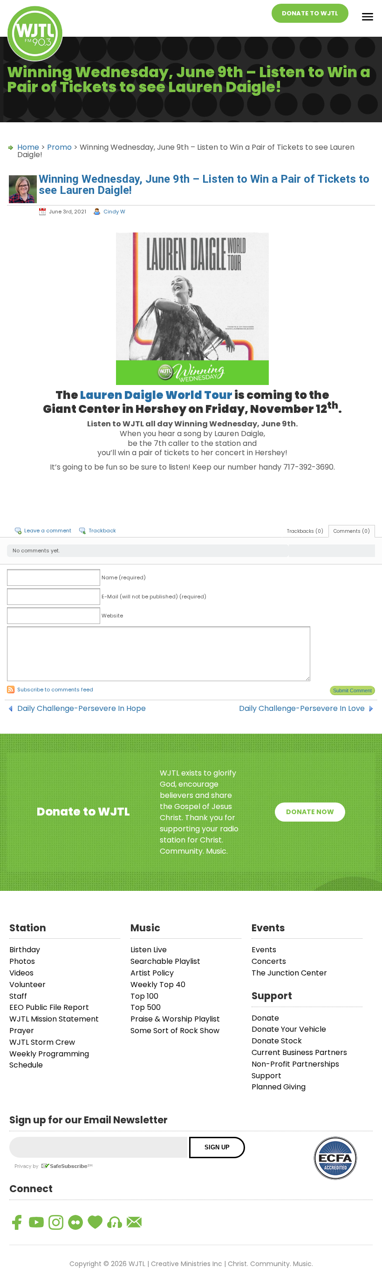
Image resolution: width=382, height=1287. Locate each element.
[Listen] (114, 1222)
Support (266, 1075)
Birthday (24, 949)
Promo (59, 147)
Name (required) (124, 577)
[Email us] (134, 1222)
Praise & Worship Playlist (175, 1019)
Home (28, 147)
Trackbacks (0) (305, 531)
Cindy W (114, 211)
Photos (22, 961)
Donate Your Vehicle (289, 1029)
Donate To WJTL (310, 13)
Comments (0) (352, 531)
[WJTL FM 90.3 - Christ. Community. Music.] (35, 35)
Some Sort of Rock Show (174, 1030)
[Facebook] (16, 1222)
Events (264, 949)
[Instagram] (55, 1222)
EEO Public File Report (49, 1007)
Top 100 (144, 996)
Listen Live (148, 949)
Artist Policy (152, 973)
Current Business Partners (299, 1052)
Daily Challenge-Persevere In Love (302, 708)
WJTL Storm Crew (42, 1042)
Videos (21, 973)
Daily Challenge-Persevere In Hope (81, 708)
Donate (265, 1018)
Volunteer (27, 984)
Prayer (21, 1030)
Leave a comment (47, 530)
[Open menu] (367, 18)
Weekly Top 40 (157, 984)
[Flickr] (75, 1222)
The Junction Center (289, 973)
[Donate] (95, 1222)
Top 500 (145, 1007)
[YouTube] (36, 1222)
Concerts (269, 961)
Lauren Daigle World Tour (156, 395)
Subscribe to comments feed (55, 689)
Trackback (102, 530)
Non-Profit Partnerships (295, 1064)
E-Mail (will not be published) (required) (154, 596)
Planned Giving (279, 1086)
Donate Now (310, 811)
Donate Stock (277, 1040)
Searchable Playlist (165, 961)
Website (112, 615)
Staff (18, 996)
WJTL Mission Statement (54, 1019)
